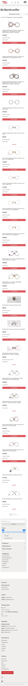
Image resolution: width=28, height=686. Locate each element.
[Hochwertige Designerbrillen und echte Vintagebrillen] (4, 2)
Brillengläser (4, 640)
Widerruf (3, 665)
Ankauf (3, 650)
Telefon (12, 2)
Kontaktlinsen (5, 561)
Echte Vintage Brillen (7, 558)
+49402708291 (8, 597)
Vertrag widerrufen (7, 672)
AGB (2, 663)
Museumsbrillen (6, 556)
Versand (6, 39)
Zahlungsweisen (5, 669)
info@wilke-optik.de (9, 599)
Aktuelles (3, 648)
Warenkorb (15, 2)
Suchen (18, 2)
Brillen (3, 565)
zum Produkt (14, 42)
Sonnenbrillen (5, 559)
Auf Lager (6, 535)
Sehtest (3, 644)
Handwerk (3, 646)
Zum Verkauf (8, 538)
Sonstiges (4, 563)
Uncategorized (5, 567)
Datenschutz (4, 661)
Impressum (4, 659)
